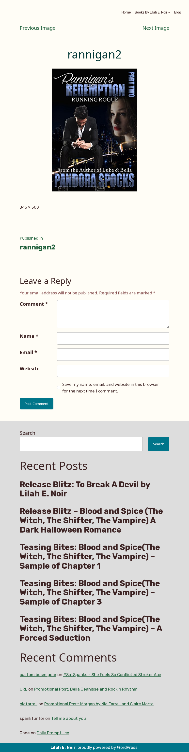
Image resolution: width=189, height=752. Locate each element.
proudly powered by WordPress (108, 747)
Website (30, 368)
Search (27, 433)
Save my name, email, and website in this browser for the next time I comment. (110, 387)
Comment (34, 304)
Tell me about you (68, 718)
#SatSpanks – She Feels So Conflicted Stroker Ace (112, 674)
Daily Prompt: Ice (53, 732)
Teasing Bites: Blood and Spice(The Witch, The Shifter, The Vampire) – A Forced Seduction (91, 628)
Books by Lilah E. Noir (151, 12)
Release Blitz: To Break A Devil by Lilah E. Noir (85, 489)
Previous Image (37, 28)
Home (126, 12)
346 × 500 (29, 207)
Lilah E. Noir (63, 747)
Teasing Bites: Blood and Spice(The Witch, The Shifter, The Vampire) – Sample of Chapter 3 (90, 593)
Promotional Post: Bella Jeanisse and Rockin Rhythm (86, 689)
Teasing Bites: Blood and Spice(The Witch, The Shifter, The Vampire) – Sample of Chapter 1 (90, 556)
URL (23, 689)
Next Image (155, 28)
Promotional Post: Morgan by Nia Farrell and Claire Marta (99, 703)
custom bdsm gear (38, 674)
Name (29, 336)
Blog (177, 12)
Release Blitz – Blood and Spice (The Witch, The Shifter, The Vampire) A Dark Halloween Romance (91, 520)
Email (28, 352)
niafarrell (28, 703)
